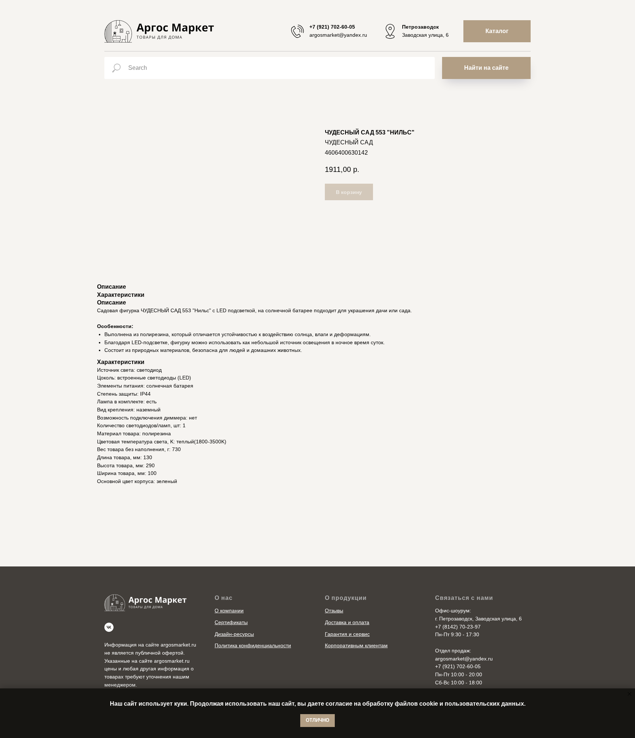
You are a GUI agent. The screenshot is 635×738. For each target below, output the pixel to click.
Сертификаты (231, 622)
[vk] (109, 627)
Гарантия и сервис (347, 634)
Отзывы (334, 610)
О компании (229, 610)
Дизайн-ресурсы (234, 634)
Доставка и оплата (347, 622)
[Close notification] (629, 694)
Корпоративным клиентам (356, 645)
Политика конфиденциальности (253, 645)
